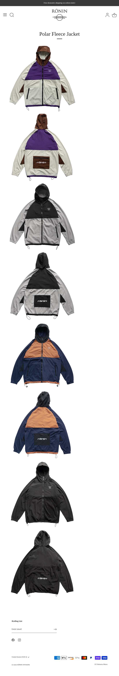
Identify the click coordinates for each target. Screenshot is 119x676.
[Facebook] (13, 640)
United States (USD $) (19, 657)
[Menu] (5, 15)
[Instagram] (19, 640)
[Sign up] (55, 629)
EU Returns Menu (101, 664)
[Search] (12, 15)
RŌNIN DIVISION (23, 665)
